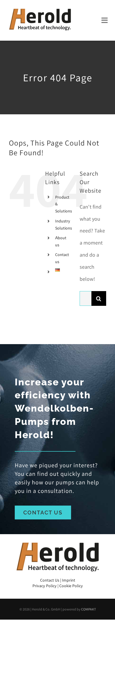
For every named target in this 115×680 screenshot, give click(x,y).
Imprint (68, 580)
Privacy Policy (44, 585)
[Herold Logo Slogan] (40, 8)
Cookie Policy (71, 585)
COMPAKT (88, 609)
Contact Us (49, 580)
